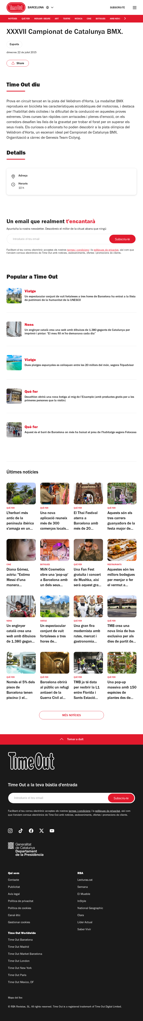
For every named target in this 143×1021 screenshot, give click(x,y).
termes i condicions (78, 250)
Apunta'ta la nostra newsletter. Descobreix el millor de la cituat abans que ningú (56, 229)
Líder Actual (84, 922)
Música (78, 19)
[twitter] (41, 831)
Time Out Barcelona (20, 940)
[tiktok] (20, 831)
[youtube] (52, 831)
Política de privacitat (20, 901)
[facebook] (31, 831)
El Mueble (83, 894)
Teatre (66, 19)
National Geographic (90, 908)
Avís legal (14, 894)
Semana (82, 887)
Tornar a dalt (75, 739)
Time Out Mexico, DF (21, 982)
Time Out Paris (17, 975)
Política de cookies (19, 908)
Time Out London (19, 961)
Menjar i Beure (42, 19)
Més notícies (71, 715)
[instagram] (10, 831)
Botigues (100, 19)
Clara (80, 915)
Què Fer (26, 19)
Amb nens (115, 19)
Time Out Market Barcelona (25, 954)
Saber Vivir (84, 929)
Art (57, 19)
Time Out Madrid (18, 947)
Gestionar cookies (19, 922)
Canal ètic (14, 915)
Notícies (12, 19)
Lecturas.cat (85, 880)
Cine (89, 19)
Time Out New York (20, 968)
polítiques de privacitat (106, 250)
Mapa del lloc (15, 998)
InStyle (81, 901)
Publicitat (14, 887)
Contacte (13, 880)
